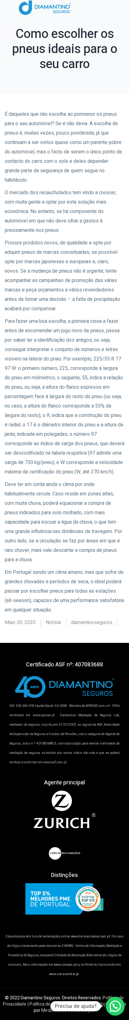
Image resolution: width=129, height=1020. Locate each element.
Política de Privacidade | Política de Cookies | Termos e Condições (63, 1001)
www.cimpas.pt (65, 965)
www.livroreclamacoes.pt (90, 936)
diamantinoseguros (91, 622)
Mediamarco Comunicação (68, 1010)
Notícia (53, 622)
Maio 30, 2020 (20, 622)
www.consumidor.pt (64, 974)
